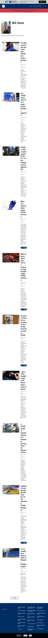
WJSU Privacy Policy (41, 610)
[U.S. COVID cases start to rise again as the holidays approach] (10, 97)
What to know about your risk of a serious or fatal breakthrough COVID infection (23, 267)
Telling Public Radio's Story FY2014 (32, 611)
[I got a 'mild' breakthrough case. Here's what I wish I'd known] (10, 375)
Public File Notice (31, 626)
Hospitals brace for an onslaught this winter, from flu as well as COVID (24, 325)
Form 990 (20, 629)
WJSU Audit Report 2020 (21, 623)
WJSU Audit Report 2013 (31, 617)
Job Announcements (32, 623)
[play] (3, 6)
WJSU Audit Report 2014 (31, 621)
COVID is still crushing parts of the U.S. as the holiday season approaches (24, 158)
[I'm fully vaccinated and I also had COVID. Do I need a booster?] (10, 46)
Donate (43, 2)
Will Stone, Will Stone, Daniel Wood (23, 283)
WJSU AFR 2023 (40, 622)
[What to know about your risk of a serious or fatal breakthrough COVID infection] (10, 257)
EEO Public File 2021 (22, 610)
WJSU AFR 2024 (40, 628)
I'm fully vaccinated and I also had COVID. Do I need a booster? (24, 53)
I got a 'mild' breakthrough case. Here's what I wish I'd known (23, 380)
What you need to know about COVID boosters (23, 209)
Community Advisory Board (22, 620)
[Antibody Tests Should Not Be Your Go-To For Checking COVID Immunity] (10, 489)
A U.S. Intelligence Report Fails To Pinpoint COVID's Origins (24, 558)
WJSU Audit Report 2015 (41, 617)
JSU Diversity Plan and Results (31, 629)
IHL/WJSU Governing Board (41, 614)
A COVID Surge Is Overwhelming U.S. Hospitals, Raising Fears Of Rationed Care (23, 438)
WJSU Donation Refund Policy (40, 608)
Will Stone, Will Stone (23, 65)
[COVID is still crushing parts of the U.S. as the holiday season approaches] (10, 151)
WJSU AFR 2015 (40, 620)
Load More (14, 598)
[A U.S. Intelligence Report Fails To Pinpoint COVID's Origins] (10, 552)
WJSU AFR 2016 (21, 616)
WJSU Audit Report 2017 (21, 626)
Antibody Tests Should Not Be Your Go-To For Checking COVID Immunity (24, 498)
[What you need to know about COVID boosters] (10, 205)
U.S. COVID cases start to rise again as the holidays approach (24, 104)
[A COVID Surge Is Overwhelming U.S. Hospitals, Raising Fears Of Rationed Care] (10, 428)
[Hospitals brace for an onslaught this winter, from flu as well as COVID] (10, 319)
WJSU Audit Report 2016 (21, 608)
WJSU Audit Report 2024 (41, 626)
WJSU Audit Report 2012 (31, 614)
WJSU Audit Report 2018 (21, 614)
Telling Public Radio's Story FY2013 (32, 608)
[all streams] (46, 6)
